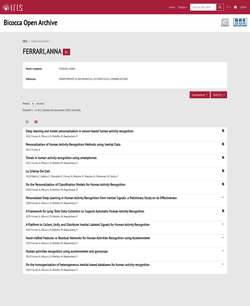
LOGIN (243, 7)
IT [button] (228, 7)
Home (172, 7)
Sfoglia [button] (181, 7)
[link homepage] (13, 7)
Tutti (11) (218, 95)
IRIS (25, 41)
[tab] (27, 122)
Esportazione (198, 95)
